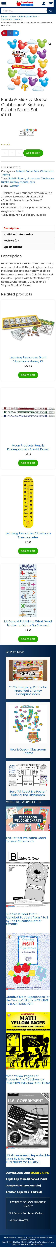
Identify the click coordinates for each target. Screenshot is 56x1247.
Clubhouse (47, 178)
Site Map (16, 1242)
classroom (33, 178)
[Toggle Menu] (3, 3)
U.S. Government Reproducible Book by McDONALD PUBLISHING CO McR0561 (28, 1159)
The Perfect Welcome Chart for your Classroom (26, 839)
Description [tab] (11, 228)
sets (32, 182)
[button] (49, 43)
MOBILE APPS (39, 1173)
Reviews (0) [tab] (11, 240)
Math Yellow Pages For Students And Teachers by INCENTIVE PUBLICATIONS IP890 (28, 1079)
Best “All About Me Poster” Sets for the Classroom (28, 793)
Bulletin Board (16, 178)
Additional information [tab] (18, 234)
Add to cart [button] (28, 375)
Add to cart (33, 153)
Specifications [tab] (13, 247)
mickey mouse (19, 182)
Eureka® (14, 185)
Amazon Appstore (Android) (24, 1192)
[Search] (50, 11)
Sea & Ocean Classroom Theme (28, 751)
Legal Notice (7, 1242)
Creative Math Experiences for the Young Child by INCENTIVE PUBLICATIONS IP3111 (28, 1000)
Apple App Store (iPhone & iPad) (26, 1179)
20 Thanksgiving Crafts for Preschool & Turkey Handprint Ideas (28, 690)
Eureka (5, 182)
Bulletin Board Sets (27, 171)
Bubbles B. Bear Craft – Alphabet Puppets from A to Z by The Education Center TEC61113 (27, 919)
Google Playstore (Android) (23, 1185)
